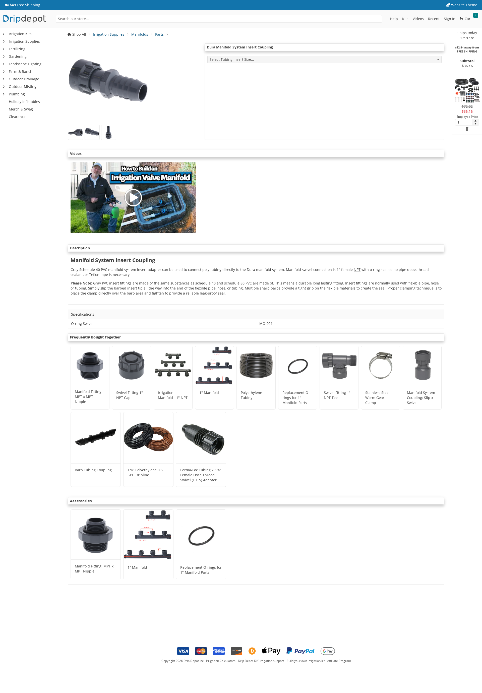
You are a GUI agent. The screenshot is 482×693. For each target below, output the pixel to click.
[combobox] (219, 18)
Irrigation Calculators (220, 661)
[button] (22, 5)
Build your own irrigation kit (305, 661)
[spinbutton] (463, 122)
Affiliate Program (339, 661)
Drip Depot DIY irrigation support (261, 661)
